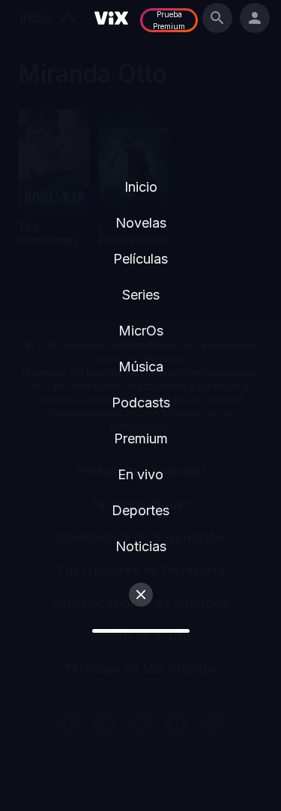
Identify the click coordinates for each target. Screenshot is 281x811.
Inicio (140, 187)
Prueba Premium (169, 20)
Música (140, 366)
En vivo (140, 474)
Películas (140, 259)
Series (141, 295)
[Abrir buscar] (217, 18)
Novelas (140, 223)
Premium (141, 438)
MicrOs (140, 330)
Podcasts (141, 402)
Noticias (140, 546)
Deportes (140, 510)
